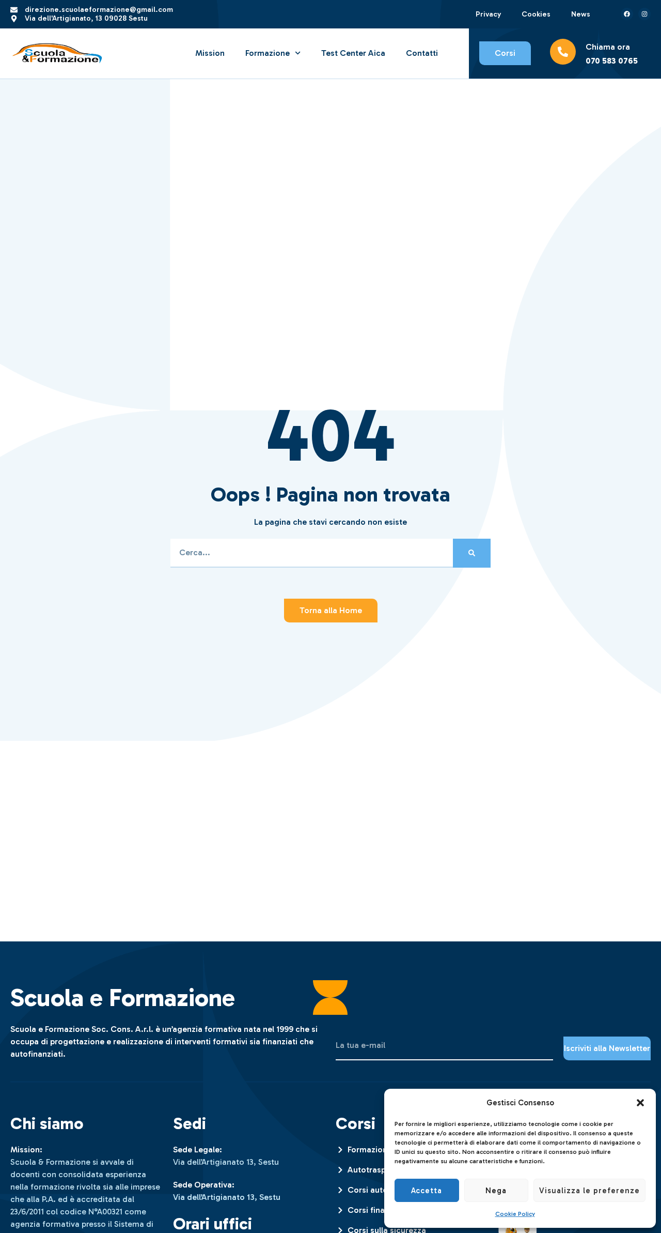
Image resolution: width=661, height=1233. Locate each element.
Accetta (426, 1190)
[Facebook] (627, 14)
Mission (210, 53)
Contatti (422, 53)
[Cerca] (472, 553)
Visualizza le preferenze (589, 1190)
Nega (496, 1190)
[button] (640, 1103)
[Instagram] (644, 14)
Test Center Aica (353, 53)
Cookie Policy (515, 1213)
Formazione (267, 53)
